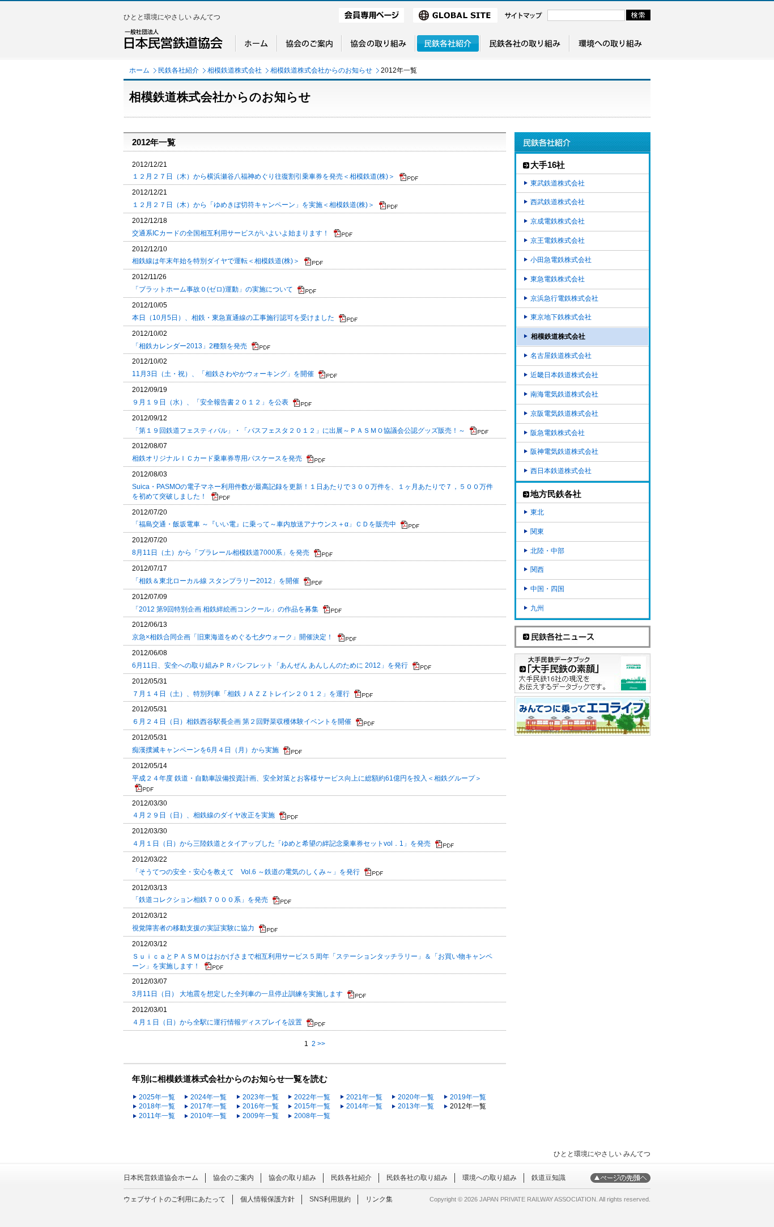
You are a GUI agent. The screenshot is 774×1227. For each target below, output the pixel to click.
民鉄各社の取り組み (417, 1178)
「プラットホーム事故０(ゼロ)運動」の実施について (212, 289)
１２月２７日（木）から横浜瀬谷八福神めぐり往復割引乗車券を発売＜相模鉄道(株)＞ (263, 176)
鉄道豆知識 (548, 1178)
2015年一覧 (312, 1106)
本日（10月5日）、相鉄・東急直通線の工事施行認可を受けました (233, 318)
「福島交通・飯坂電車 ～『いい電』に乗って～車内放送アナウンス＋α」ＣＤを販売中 (264, 524)
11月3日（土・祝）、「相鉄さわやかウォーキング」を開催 (223, 374)
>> (321, 1044)
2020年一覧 (416, 1097)
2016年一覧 (261, 1106)
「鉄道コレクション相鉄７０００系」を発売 (200, 900)
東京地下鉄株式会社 (561, 317)
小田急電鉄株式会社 (561, 260)
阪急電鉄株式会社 (557, 433)
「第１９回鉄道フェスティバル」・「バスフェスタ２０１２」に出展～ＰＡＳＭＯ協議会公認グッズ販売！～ (298, 431)
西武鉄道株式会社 (557, 202)
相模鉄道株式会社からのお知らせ (321, 70)
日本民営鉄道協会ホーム (161, 1178)
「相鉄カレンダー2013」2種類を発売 (189, 346)
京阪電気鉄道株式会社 (564, 414)
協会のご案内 (233, 1178)
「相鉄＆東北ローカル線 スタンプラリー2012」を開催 (215, 581)
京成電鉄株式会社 (557, 221)
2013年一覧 (416, 1106)
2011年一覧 (157, 1116)
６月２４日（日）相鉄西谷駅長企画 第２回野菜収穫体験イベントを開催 (241, 722)
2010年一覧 (208, 1116)
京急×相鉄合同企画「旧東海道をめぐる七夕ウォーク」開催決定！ (232, 637)
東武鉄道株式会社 (557, 183)
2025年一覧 (157, 1097)
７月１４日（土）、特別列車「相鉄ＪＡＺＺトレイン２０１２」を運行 (241, 694)
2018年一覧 (157, 1106)
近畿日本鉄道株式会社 (564, 375)
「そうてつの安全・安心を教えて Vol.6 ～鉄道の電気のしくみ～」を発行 (246, 872)
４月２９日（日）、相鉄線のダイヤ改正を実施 (203, 815)
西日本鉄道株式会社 (561, 471)
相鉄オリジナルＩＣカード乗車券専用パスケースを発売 (217, 458)
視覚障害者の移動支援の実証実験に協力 (193, 928)
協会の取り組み (292, 1178)
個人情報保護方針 (267, 1199)
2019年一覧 (468, 1097)
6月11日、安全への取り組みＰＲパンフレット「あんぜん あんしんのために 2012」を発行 (270, 665)
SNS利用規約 (330, 1199)
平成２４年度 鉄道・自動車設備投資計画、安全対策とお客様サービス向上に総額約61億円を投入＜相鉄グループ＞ (307, 778)
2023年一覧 (261, 1097)
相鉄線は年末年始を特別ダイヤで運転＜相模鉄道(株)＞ (216, 261)
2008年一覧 (312, 1116)
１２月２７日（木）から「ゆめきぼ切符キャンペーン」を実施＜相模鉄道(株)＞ (253, 205)
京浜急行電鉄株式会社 (564, 298)
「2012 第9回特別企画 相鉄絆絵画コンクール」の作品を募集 (225, 609)
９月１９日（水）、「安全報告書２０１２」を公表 (210, 402)
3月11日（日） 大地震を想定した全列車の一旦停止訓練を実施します (237, 994)
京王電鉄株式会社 (557, 240)
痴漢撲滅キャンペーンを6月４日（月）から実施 (205, 750)
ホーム (139, 70)
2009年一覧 (261, 1116)
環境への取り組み (489, 1178)
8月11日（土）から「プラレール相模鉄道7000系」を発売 (220, 552)
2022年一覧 (312, 1097)
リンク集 (379, 1199)
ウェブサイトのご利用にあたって (175, 1199)
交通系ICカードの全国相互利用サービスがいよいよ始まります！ (230, 233)
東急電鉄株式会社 (557, 279)
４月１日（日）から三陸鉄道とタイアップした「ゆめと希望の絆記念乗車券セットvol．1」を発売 (281, 843)
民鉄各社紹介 (178, 70)
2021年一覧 (364, 1097)
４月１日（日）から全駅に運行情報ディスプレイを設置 (217, 1022)
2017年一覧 (208, 1106)
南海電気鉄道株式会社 (564, 394)
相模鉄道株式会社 (234, 70)
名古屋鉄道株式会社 (561, 356)
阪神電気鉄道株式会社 (564, 452)
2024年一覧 (208, 1097)
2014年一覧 (364, 1106)
